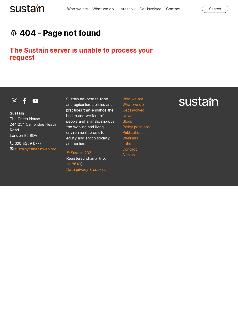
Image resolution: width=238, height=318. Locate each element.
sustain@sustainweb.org (35, 149)
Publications (132, 132)
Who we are (77, 9)
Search (215, 9)
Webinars (130, 138)
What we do (103, 9)
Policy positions (136, 127)
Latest (125, 9)
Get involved (150, 9)
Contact (173, 9)
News (127, 115)
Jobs (126, 143)
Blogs (127, 121)
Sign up (128, 154)
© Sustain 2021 (79, 152)
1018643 (73, 164)
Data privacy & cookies (86, 169)
